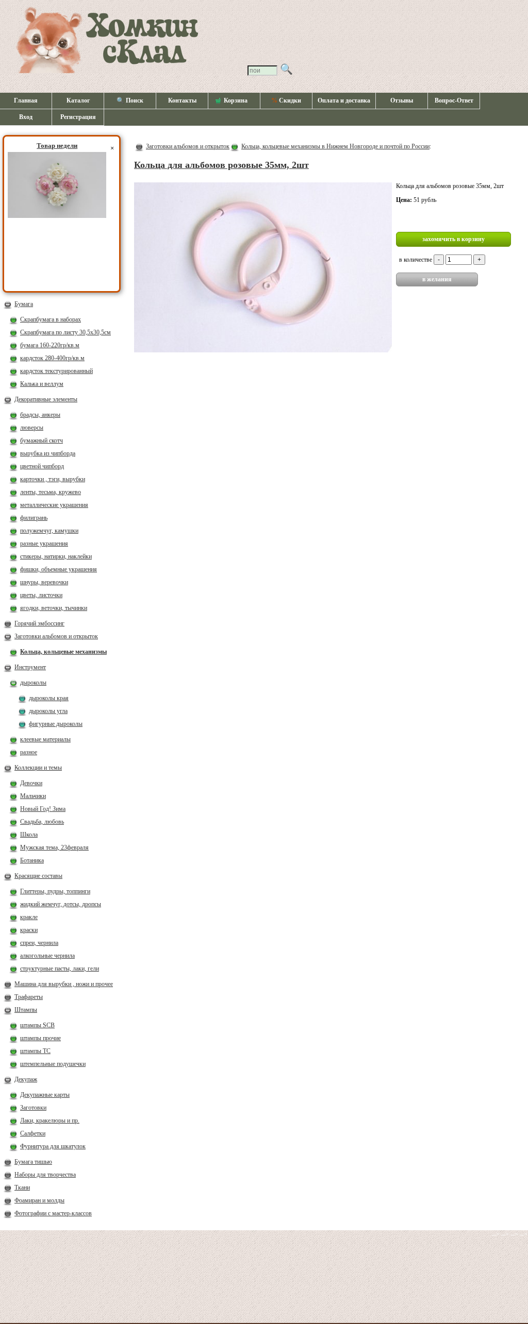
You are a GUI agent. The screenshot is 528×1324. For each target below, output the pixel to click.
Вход (25, 117)
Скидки (286, 100)
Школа (29, 834)
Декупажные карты (45, 1094)
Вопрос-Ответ (454, 100)
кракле (29, 917)
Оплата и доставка (344, 100)
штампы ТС (35, 1051)
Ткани (22, 1187)
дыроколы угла (48, 711)
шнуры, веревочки (44, 582)
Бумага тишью (33, 1161)
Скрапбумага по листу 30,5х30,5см (65, 332)
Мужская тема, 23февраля (54, 847)
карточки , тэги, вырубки (52, 479)
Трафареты (28, 996)
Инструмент (30, 667)
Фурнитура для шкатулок (53, 1146)
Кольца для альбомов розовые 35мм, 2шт (221, 165)
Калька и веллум (41, 383)
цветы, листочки (41, 595)
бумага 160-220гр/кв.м (49, 345)
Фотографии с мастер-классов (53, 1213)
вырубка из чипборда (47, 453)
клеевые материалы (45, 739)
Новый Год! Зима (42, 808)
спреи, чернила (39, 942)
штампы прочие (40, 1038)
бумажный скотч (41, 440)
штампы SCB (37, 1025)
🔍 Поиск (130, 100)
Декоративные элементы (45, 399)
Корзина (235, 100)
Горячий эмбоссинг (39, 623)
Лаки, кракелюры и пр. (49, 1120)
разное (28, 752)
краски (29, 929)
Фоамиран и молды (39, 1200)
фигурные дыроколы (55, 723)
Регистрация (78, 117)
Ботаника (32, 860)
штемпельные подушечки (53, 1063)
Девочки (31, 783)
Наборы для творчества (45, 1174)
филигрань (33, 517)
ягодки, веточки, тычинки (53, 608)
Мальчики (33, 796)
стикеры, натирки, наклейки (56, 556)
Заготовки (33, 1107)
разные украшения (44, 543)
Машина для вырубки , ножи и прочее (63, 984)
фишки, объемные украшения (58, 569)
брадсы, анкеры (40, 414)
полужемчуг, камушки (49, 530)
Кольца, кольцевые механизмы (63, 651)
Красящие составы (38, 875)
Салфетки (32, 1133)
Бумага (23, 304)
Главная (26, 100)
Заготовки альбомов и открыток (56, 636)
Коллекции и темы (38, 767)
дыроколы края (49, 698)
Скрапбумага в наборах (50, 319)
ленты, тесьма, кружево (50, 492)
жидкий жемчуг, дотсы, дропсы (60, 904)
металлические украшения (54, 504)
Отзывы (401, 100)
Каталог (78, 100)
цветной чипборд (42, 466)
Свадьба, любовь (42, 821)
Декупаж (25, 1079)
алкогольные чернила (47, 955)
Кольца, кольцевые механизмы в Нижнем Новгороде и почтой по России (335, 146)
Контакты (182, 100)
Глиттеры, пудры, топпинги (55, 891)
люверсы (31, 427)
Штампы (25, 1009)
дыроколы (33, 682)
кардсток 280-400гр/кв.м (52, 358)
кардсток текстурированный (56, 371)
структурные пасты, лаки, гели (59, 968)
